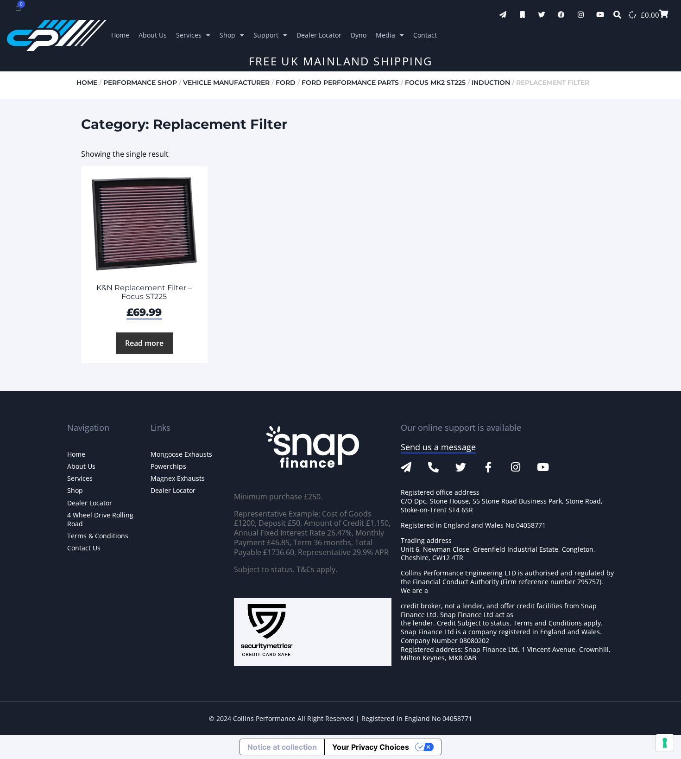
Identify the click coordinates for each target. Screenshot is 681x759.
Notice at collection (282, 747)
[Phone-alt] (433, 467)
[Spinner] (632, 15)
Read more (144, 343)
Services (189, 35)
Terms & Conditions (97, 535)
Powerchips (168, 466)
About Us (153, 35)
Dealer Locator (318, 35)
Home (120, 35)
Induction (491, 82)
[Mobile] (522, 14)
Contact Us (84, 547)
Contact (425, 35)
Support (265, 35)
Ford (286, 82)
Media (385, 35)
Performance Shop (140, 82)
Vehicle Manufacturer (226, 82)
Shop (227, 35)
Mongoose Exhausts (181, 454)
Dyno (358, 35)
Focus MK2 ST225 (435, 82)
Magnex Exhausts (178, 478)
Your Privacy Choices (370, 747)
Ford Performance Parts (350, 82)
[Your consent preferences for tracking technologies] (665, 743)
